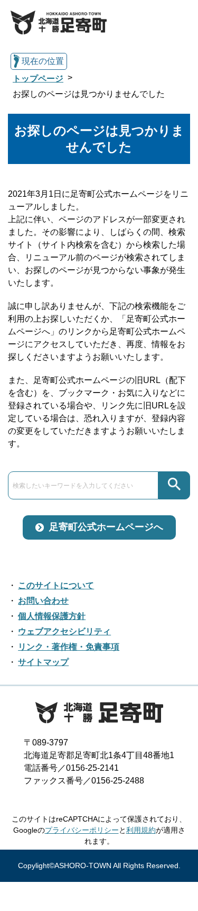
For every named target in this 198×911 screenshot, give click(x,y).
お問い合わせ (43, 600)
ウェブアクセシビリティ (64, 631)
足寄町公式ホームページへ (106, 527)
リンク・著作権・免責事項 (68, 646)
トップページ (38, 78)
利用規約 (141, 830)
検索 (174, 485)
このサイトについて (56, 585)
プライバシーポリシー (82, 830)
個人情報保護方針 (52, 616)
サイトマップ (43, 662)
